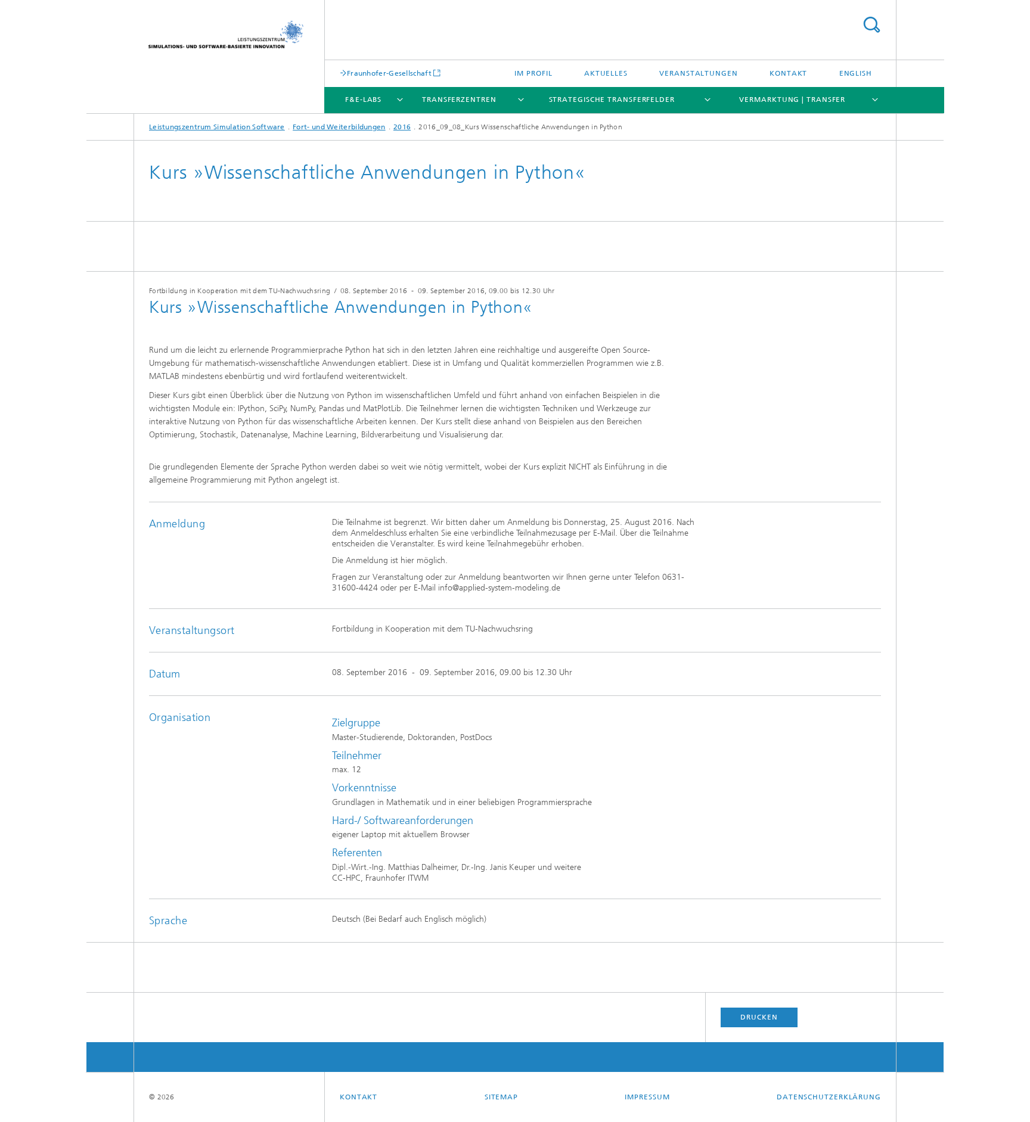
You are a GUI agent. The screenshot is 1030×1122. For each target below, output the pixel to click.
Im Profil (533, 73)
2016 (402, 127)
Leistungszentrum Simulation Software (217, 127)
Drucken (758, 1017)
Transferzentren (459, 99)
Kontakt (788, 73)
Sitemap (501, 1097)
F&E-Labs (363, 99)
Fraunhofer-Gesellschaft (389, 73)
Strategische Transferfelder (612, 99)
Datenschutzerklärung (829, 1097)
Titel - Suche (871, 25)
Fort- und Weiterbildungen (339, 127)
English (855, 73)
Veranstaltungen (698, 73)
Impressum (647, 1097)
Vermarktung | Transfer (792, 99)
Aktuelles (606, 73)
